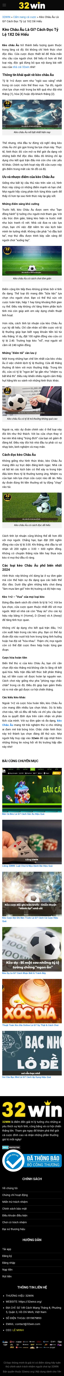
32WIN (6, 17)
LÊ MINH (18, 1330)
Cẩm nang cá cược (24, 17)
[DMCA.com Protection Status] (11, 1147)
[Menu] (4, 5)
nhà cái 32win (21, 67)
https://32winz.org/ (30, 1301)
